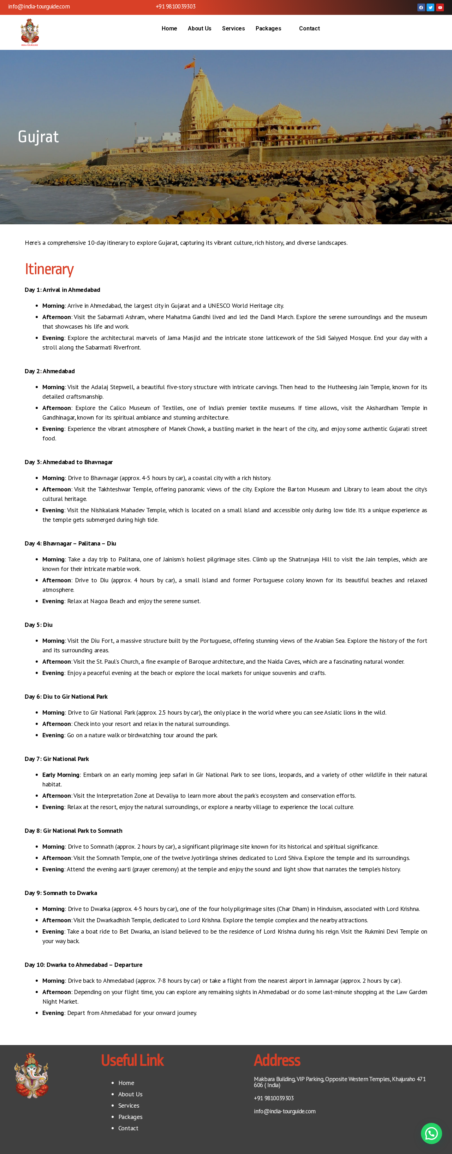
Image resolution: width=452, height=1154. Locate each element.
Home (169, 28)
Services (233, 28)
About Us (200, 28)
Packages (268, 28)
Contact (309, 28)
